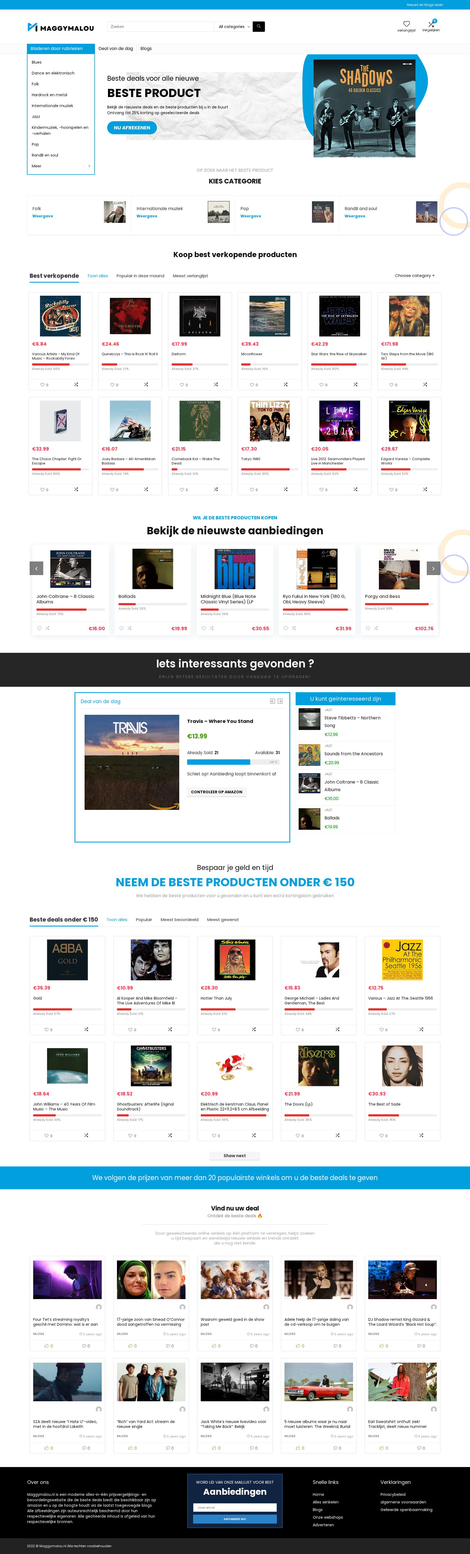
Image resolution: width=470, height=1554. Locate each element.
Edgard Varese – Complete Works (405, 461)
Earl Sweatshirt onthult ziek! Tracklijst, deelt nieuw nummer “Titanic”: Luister (397, 1426)
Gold (37, 998)
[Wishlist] (406, 24)
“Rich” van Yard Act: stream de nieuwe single (146, 1424)
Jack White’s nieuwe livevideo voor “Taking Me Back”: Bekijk (233, 1424)
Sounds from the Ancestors (353, 754)
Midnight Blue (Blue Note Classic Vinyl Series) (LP (146, 599)
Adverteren (323, 1525)
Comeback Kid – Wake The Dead (196, 461)
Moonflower (251, 354)
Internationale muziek (52, 105)
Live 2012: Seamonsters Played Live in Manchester (338, 461)
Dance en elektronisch (53, 73)
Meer (36, 166)
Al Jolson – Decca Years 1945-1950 (393, 599)
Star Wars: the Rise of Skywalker (339, 354)
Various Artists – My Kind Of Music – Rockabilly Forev (55, 356)
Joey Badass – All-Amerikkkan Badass (129, 461)
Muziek (38, 1334)
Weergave (42, 216)
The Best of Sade (384, 1104)
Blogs (146, 48)
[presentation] (36, 568)
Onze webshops (328, 1517)
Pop (35, 144)
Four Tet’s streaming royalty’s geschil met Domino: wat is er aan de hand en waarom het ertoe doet (67, 1324)
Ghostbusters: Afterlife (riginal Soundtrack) (145, 1106)
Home (318, 1494)
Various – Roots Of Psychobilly (231, 721)
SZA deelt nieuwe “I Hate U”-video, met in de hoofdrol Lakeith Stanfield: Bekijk (65, 1426)
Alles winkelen (326, 1502)
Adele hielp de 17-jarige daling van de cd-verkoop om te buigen (317, 1322)
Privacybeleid (393, 1494)
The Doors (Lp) (299, 1104)
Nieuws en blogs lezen (425, 4)
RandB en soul (45, 155)
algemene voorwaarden (403, 1502)
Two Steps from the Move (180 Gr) (407, 356)
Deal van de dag (115, 48)
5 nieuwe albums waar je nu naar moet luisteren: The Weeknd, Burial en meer (317, 1426)
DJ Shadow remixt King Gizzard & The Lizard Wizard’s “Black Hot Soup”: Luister (402, 1324)
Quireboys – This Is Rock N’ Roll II (130, 354)
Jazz (36, 116)
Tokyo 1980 (250, 458)
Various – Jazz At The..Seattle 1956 (400, 998)
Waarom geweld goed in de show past (232, 1322)
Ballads (45, 596)
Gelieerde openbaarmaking (406, 1509)
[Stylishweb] (99, 1308)
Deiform (179, 354)
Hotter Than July (216, 998)
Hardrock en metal (49, 95)
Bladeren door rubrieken (56, 48)
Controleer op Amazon (222, 792)
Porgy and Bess (301, 596)
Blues (37, 62)
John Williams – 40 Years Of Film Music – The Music (64, 1106)
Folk (35, 84)
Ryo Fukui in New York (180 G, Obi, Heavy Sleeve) (232, 599)
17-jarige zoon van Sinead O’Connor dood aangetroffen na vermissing (151, 1322)
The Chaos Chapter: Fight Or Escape (57, 461)
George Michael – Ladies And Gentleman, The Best (312, 1001)
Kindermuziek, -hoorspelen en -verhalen (60, 130)
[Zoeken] (259, 26)
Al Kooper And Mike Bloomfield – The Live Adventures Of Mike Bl (147, 1001)
